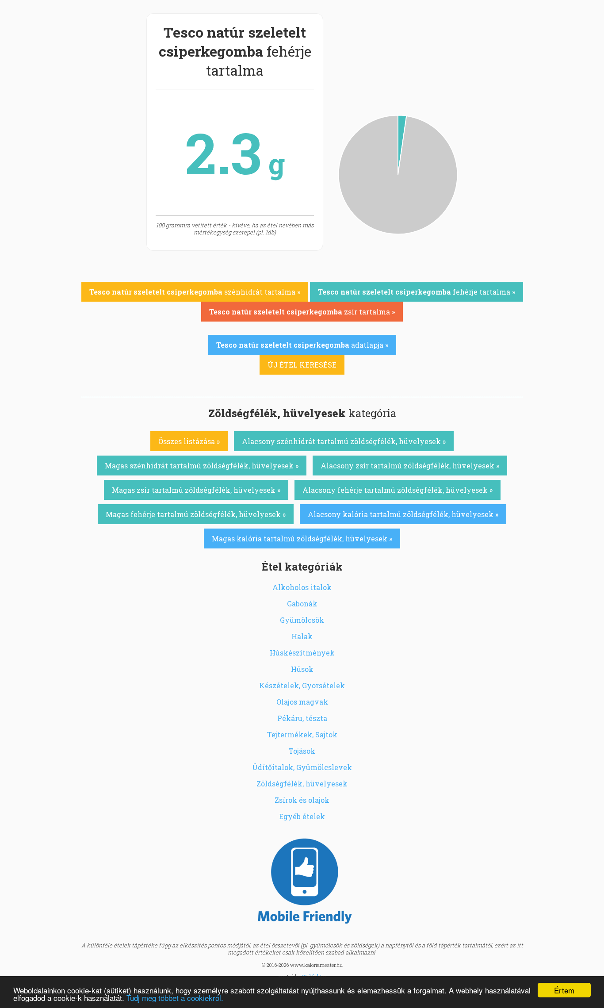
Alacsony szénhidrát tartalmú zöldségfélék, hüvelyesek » (344, 441)
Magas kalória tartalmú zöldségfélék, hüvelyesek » (302, 538)
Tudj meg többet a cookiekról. (174, 997)
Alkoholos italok (302, 587)
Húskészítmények (302, 652)
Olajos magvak (302, 701)
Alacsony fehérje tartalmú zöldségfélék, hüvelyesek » (397, 489)
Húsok (302, 669)
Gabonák (302, 603)
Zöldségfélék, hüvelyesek (302, 783)
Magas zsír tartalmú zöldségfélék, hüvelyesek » (196, 489)
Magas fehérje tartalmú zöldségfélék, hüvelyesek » (196, 514)
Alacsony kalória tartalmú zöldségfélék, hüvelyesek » (403, 514)
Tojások (302, 750)
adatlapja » (302, 344)
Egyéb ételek (302, 816)
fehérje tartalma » (416, 291)
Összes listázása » (189, 441)
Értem (564, 990)
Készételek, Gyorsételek (302, 685)
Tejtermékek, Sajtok (302, 734)
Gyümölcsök (302, 620)
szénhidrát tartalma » (194, 291)
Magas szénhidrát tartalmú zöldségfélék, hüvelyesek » (201, 465)
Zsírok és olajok (302, 800)
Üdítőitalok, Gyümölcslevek (302, 767)
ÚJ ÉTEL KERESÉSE (302, 364)
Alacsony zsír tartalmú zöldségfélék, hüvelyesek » (410, 465)
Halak (302, 636)
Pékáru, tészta (302, 718)
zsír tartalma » (302, 311)
